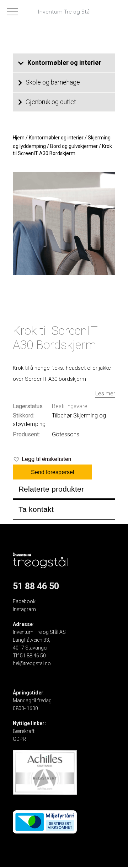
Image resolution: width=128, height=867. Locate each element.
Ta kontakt (36, 509)
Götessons (65, 434)
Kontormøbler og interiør (64, 62)
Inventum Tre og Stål (64, 12)
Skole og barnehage (53, 82)
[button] (42, 459)
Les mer (105, 393)
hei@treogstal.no (32, 663)
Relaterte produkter (51, 489)
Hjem (19, 137)
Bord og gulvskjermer (74, 146)
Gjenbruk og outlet (51, 102)
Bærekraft (23, 731)
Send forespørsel (52, 472)
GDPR (19, 739)
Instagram (24, 609)
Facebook (24, 601)
